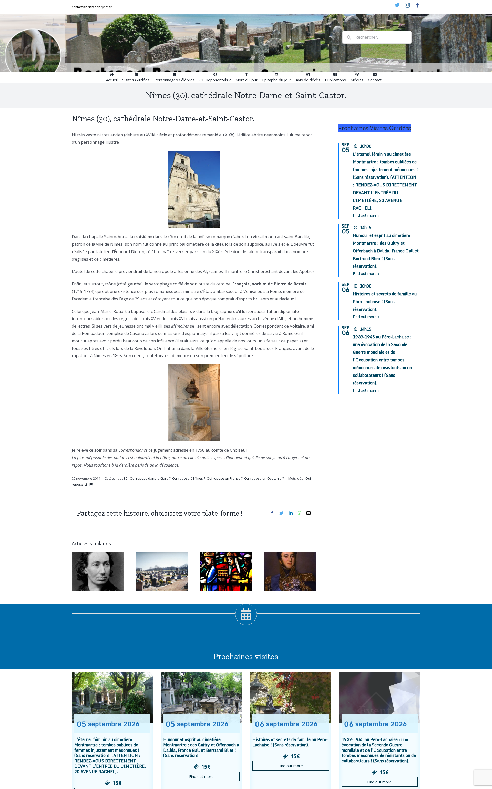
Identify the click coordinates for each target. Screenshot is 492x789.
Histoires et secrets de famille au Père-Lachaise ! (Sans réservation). (385, 302)
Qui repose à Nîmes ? (188, 478)
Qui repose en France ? (225, 478)
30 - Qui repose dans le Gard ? (147, 478)
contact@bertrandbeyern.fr (92, 7)
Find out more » (366, 215)
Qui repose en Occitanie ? (264, 478)
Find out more (201, 776)
